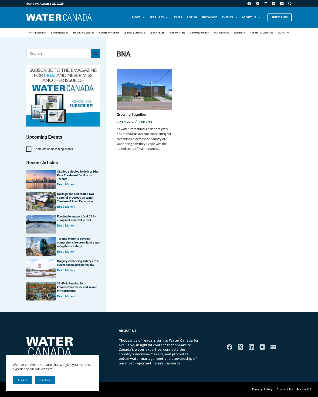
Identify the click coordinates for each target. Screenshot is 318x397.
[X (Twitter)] (257, 3)
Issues (177, 17)
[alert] (63, 149)
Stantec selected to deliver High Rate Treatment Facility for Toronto (78, 175)
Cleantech (156, 32)
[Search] (290, 3)
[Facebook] (249, 3)
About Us (249, 17)
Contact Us (285, 389)
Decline (45, 380)
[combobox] (59, 53)
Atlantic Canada (261, 32)
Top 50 (192, 17)
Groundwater (199, 32)
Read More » (66, 184)
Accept (22, 380)
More (281, 32)
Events (227, 17)
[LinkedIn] (265, 3)
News (136, 17)
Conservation (109, 32)
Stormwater (59, 32)
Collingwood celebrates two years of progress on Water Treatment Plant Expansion (75, 197)
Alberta (239, 32)
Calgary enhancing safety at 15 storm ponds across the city (77, 263)
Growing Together (132, 114)
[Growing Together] (144, 89)
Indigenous (222, 32)
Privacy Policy (262, 389)
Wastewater (37, 32)
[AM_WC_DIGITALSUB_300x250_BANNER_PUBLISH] (63, 95)
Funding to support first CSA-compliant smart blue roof (76, 218)
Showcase (209, 17)
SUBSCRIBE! (279, 17)
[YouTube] (273, 3)
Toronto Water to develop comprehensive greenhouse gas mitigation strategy (78, 242)
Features (156, 17)
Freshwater (177, 32)
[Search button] (95, 53)
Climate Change (134, 32)
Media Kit (304, 389)
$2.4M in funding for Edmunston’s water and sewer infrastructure (77, 287)
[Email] (282, 3)
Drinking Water (84, 32)
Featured (145, 122)
